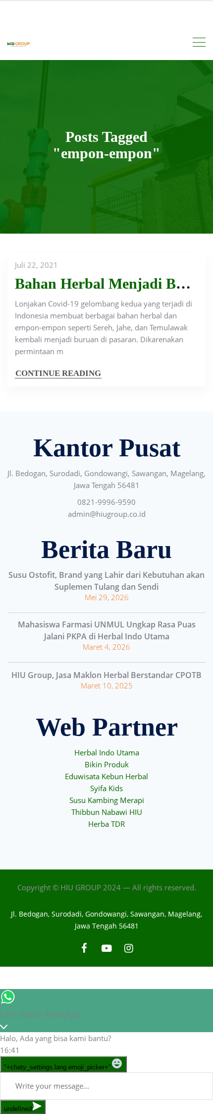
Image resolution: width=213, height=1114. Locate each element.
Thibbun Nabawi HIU (106, 812)
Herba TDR (106, 824)
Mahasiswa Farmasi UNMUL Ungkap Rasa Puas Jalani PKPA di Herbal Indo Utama (107, 630)
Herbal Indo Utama (106, 752)
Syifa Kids (106, 788)
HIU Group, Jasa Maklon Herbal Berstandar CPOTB (106, 675)
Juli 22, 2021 (36, 265)
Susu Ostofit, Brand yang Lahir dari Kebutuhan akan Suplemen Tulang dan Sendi (106, 580)
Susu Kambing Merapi (106, 800)
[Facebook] (84, 948)
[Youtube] (107, 948)
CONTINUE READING (58, 373)
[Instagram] (129, 948)
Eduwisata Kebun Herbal (106, 776)
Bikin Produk (107, 764)
